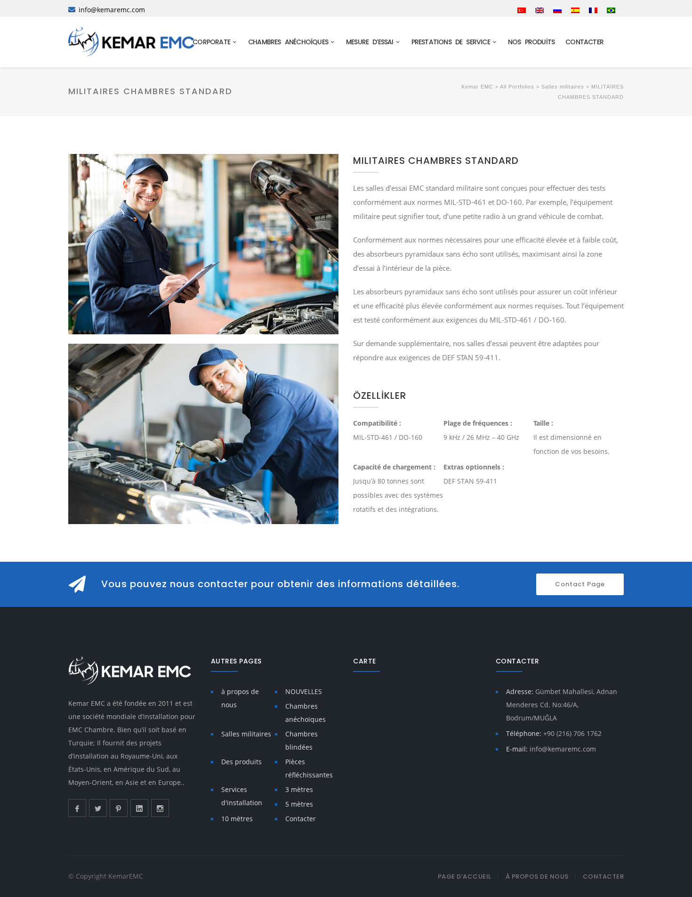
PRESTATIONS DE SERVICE (453, 42)
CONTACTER (586, 42)
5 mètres (299, 804)
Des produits (241, 761)
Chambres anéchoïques (305, 713)
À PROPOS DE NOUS (537, 876)
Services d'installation (241, 796)
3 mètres (299, 789)
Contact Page (580, 584)
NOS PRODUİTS (533, 42)
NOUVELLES (303, 691)
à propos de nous (240, 698)
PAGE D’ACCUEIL (464, 876)
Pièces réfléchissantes (309, 768)
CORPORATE (213, 42)
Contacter (300, 818)
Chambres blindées (301, 740)
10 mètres (237, 818)
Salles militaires (246, 733)
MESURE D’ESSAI (372, 42)
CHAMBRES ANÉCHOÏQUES (290, 42)
